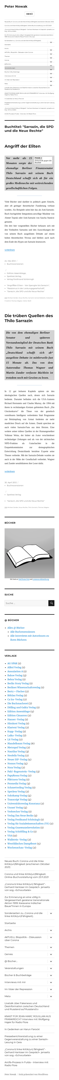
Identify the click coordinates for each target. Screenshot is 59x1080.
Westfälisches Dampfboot (22, 843)
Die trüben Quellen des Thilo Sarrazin (29, 318)
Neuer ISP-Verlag (17, 759)
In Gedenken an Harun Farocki (14, 98)
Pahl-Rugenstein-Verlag (21, 771)
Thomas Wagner (16, 301)
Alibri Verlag (14, 667)
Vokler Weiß (27, 301)
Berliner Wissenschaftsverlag (24, 687)
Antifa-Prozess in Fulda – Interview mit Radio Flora (20, 114)
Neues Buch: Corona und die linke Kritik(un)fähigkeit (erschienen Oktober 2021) (29, 21)
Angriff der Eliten (23, 146)
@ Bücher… (8, 64)
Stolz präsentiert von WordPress (33, 1074)
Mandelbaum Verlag (18, 743)
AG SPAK (12, 663)
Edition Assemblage (16, 273)
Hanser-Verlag (15, 719)
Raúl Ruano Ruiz (24, 579)
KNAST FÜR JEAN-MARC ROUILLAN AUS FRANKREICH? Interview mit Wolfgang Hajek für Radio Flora (29, 94)
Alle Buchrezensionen (22, 631)
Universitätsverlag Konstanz (23, 803)
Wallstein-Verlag (17, 839)
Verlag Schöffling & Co (20, 831)
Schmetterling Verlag (19, 787)
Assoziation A (15, 671)
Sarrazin (31, 298)
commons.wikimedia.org (41, 579)
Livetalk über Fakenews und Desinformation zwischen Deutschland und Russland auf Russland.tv (27, 88)
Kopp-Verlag (14, 731)
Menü (29, 14)
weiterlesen (10, 250)
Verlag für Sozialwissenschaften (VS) (28, 823)
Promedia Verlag (16, 783)
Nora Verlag (14, 767)
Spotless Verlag (14, 276)
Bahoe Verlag (14, 675)
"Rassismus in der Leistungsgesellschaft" (26, 288)
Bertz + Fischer (16, 691)
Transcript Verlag (17, 799)
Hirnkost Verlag (16, 723)
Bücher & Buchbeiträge (12, 72)
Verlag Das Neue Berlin (20, 815)
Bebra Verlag (14, 679)
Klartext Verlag (16, 727)
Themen (7, 56)
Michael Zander (13, 298)
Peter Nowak (16, 6)
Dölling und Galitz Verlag (21, 707)
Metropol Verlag (16, 747)
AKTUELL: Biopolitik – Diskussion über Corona (19, 52)
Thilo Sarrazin (33, 507)
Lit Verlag (12, 739)
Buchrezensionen (15, 264)
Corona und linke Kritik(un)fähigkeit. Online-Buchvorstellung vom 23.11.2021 (28, 25)
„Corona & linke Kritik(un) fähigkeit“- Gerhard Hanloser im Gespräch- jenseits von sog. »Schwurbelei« (29, 30)
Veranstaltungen (10, 68)
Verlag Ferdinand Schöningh (20, 279)
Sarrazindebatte (40, 298)
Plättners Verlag (16, 779)
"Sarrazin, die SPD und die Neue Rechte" (26, 291)
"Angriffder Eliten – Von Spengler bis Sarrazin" (28, 285)
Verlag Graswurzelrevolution (23, 827)
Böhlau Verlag (15, 695)
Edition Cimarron (17, 715)
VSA (9, 835)
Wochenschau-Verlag (19, 847)
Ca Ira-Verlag (15, 699)
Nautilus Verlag (16, 751)
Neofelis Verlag (16, 755)
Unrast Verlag (15, 807)
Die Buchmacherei (17, 703)
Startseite (8, 44)
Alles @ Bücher (15, 627)
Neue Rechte (23, 298)
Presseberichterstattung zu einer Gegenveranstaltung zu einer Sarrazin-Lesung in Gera (29, 103)
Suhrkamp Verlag (17, 795)
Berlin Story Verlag (18, 683)
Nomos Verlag (15, 763)
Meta (6, 83)
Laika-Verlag (14, 735)
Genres (7, 60)
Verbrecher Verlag (17, 811)
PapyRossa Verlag (17, 775)
